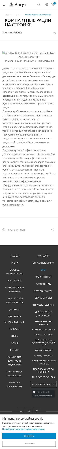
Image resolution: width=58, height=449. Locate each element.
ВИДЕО (14, 336)
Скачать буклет (43, 298)
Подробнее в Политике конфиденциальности (23, 429)
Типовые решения (43, 305)
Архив (14, 343)
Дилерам (14, 309)
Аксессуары (14, 280)
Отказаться (29, 444)
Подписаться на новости (44, 384)
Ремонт (14, 350)
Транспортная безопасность (14, 300)
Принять (29, 436)
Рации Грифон (43, 277)
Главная (14, 256)
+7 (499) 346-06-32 (43, 355)
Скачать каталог (43, 291)
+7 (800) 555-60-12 (40, 360)
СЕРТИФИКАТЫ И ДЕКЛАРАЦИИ (43, 314)
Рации (14, 263)
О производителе (14, 322)
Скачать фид (43, 284)
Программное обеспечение (14, 373)
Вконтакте (21, 411)
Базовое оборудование (14, 272)
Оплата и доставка (43, 263)
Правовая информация (14, 384)
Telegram (29, 411)
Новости (14, 329)
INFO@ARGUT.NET (43, 350)
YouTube (37, 411)
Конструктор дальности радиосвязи (14, 361)
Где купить (14, 316)
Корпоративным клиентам (14, 289)
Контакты (43, 256)
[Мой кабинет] (46, 5)
